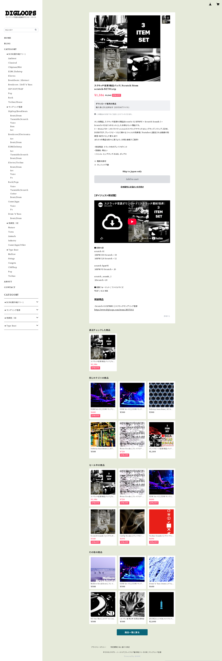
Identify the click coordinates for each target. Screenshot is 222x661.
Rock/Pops (13, 182)
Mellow (12, 254)
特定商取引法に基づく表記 (120, 647)
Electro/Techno (16, 162)
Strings (11, 258)
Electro (12, 76)
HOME (7, 38)
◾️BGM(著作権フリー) (16, 54)
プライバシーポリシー (98, 647)
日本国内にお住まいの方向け (132, 187)
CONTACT (9, 287)
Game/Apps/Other (17, 245)
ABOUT (8, 282)
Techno (12, 276)
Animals (12, 236)
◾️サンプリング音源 (14, 107)
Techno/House (15, 102)
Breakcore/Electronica (19, 134)
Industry (12, 240)
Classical (12, 63)
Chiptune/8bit (15, 67)
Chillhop (12, 267)
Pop (10, 93)
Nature (11, 227)
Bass (12, 126)
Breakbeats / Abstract (18, 80)
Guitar (13, 194)
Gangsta (12, 263)
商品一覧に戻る (132, 632)
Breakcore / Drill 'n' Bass (20, 85)
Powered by (129, 656)
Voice (13, 123)
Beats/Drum (16, 116)
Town (11, 232)
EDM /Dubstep (15, 71)
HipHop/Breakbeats (18, 111)
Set (11, 130)
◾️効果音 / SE (12, 223)
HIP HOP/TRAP (15, 89)
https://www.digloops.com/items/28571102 (114, 310)
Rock (10, 98)
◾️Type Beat (12, 250)
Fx (11, 178)
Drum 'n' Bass (14, 214)
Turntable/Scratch (19, 119)
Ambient (12, 58)
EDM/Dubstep (15, 147)
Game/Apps (13, 201)
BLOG (7, 43)
